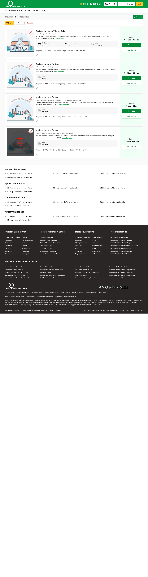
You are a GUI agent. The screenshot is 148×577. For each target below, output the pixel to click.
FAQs (141, 310)
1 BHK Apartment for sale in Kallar (65, 188)
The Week (102, 293)
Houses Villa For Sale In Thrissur (120, 267)
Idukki (24, 243)
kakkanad (95, 243)
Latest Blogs (20, 297)
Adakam (20, 23)
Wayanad (25, 251)
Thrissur (24, 246)
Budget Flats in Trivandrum (49, 240)
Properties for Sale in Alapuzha (121, 251)
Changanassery (81, 243)
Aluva (94, 240)
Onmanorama (37, 293)
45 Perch (45, 78)
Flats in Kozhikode (46, 248)
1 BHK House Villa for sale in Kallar (65, 174)
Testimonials (31, 297)
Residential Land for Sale (47, 64)
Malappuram (26, 248)
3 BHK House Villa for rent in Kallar (112, 202)
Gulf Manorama (78, 293)
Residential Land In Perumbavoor (16, 275)
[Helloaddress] (15, 4)
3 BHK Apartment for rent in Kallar (112, 216)
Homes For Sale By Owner (14, 270)
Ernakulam (8, 246)
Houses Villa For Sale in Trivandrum (17, 267)
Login (139, 4)
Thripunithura (96, 251)
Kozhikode (8, 251)
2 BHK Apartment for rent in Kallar (19, 216)
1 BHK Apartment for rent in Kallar (65, 216)
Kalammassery (97, 246)
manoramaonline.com (55, 310)
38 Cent (45, 111)
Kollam (24, 237)
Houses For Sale (45, 272)
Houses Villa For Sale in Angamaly (16, 272)
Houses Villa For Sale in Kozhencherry (122, 275)
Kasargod (25, 254)
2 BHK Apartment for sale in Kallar (19, 188)
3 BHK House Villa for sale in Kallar (112, 174)
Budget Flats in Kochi (47, 237)
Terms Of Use (134, 310)
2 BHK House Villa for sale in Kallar (19, 174)
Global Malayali (91, 293)
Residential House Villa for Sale (50, 31)
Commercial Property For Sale (85, 278)
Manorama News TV (51, 293)
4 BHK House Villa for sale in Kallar (19, 178)
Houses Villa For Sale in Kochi (50, 267)
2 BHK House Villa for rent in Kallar (19, 202)
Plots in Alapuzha (46, 246)
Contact (131, 45)
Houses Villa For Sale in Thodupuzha (17, 278)
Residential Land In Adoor (49, 278)
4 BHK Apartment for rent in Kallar (19, 220)
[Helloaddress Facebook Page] (100, 287)
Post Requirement (126, 4)
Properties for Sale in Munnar (121, 254)
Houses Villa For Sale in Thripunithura (122, 270)
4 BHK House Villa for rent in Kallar (19, 206)
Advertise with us (70, 297)
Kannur (7, 254)
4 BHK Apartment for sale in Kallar (19, 192)
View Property (60, 39)
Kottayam (8, 243)
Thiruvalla (78, 251)
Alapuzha (8, 240)
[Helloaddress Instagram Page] (106, 287)
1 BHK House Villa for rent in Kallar (65, 202)
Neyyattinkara (80, 254)
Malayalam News (23, 293)
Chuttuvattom (65, 293)
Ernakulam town (97, 237)
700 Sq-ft (98, 45)
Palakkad (8, 248)
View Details (131, 50)
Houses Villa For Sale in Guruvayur (121, 272)
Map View (139, 17)
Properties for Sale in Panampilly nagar (124, 246)
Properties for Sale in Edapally (121, 248)
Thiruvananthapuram (12, 237)
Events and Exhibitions (45, 297)
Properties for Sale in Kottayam (121, 243)
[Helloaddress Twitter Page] (103, 287)
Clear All (30, 23)
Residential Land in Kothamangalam (87, 272)
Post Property (110, 4)
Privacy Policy (124, 310)
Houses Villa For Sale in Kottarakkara (52, 275)
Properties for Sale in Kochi (120, 237)
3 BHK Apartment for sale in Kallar (112, 188)
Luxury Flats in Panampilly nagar (51, 254)
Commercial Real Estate (117, 278)
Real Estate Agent (81, 275)
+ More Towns (97, 254)
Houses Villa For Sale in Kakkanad (51, 270)
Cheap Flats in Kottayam (48, 251)
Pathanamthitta (27, 240)
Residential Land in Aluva (83, 270)
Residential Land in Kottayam (85, 267)
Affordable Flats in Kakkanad (50, 243)
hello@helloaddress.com (92, 305)
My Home (58, 297)
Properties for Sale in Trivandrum (122, 240)
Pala (76, 248)
